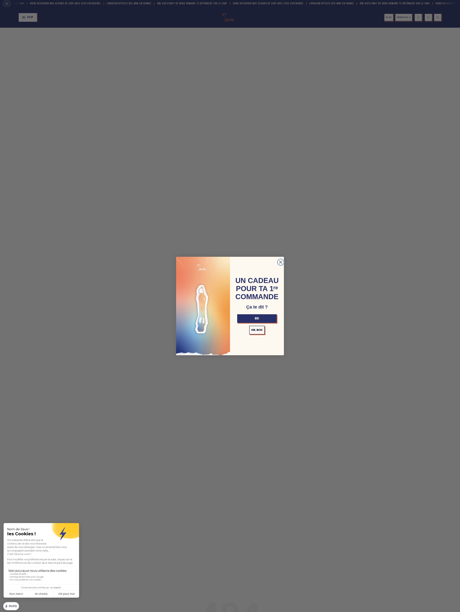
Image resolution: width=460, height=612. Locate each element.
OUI (257, 318)
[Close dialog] (280, 262)
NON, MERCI (257, 330)
